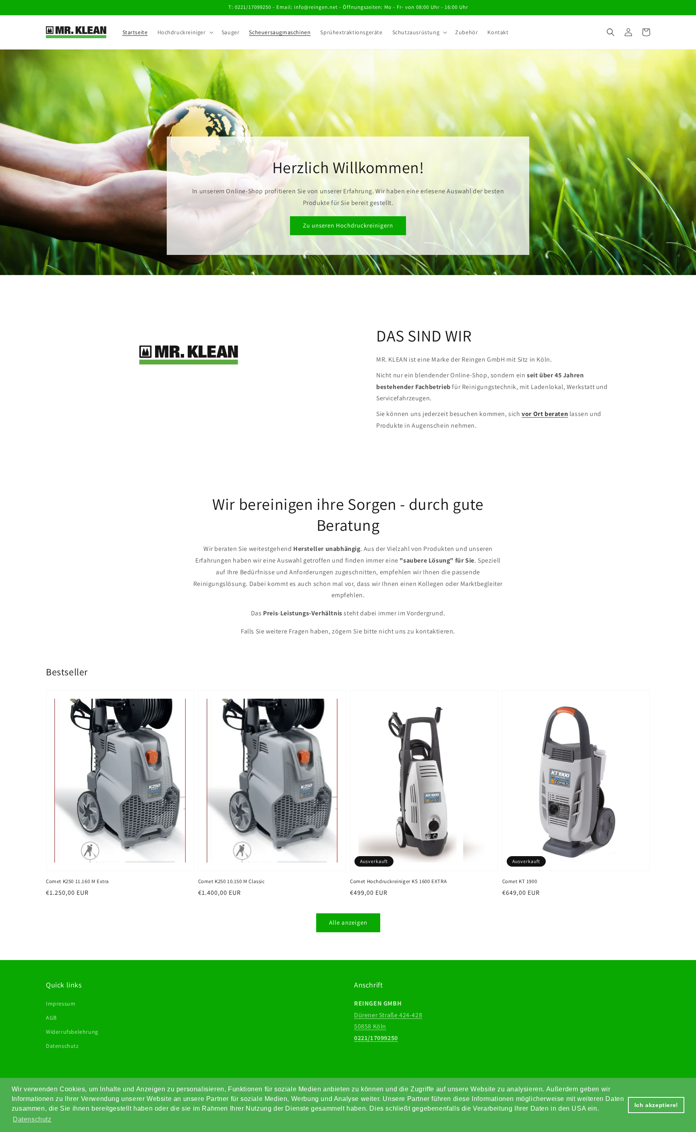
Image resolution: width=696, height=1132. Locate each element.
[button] (610, 32)
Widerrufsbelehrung (72, 1031)
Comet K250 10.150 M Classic (231, 881)
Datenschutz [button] (32, 1119)
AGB (51, 1017)
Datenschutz (62, 1045)
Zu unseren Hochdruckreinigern (348, 225)
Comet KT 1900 (519, 881)
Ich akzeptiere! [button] (656, 1105)
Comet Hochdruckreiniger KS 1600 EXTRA (398, 881)
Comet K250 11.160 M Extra (77, 881)
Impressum (60, 1003)
